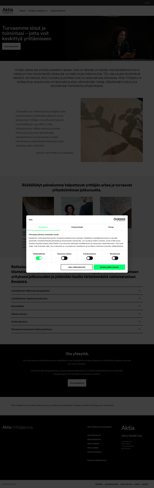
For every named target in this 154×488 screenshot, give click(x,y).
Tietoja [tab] (111, 227)
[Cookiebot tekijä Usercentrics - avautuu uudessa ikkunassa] (115, 219)
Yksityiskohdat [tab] (77, 227)
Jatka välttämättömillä (76, 267)
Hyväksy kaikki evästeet (109, 267)
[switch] (64, 258)
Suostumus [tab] (43, 227)
